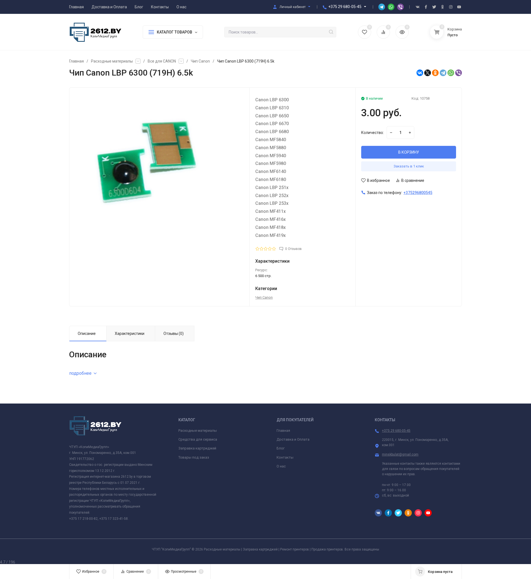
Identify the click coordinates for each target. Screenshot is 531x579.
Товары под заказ (193, 457)
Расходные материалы (112, 61)
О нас (281, 466)
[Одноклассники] (435, 72)
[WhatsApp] (450, 72)
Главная (76, 61)
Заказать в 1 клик (409, 166)
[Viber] (458, 72)
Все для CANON (162, 61)
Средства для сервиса (197, 439)
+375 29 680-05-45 (344, 6)
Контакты (285, 457)
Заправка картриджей (197, 448)
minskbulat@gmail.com (400, 454)
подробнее (80, 373)
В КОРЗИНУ (408, 152)
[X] (427, 72)
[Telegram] (443, 72)
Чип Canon (200, 61)
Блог (281, 448)
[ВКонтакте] (420, 72)
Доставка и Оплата (293, 439)
